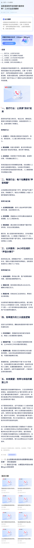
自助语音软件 (12, 454)
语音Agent (27, 37)
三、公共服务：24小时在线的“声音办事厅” (13, 58)
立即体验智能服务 (9, 43)
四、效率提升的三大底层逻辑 (9, 60)
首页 (4, 2)
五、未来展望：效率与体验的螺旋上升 (12, 62)
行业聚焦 (10, 2)
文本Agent (19, 37)
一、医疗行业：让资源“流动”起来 (11, 53)
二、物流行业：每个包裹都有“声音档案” (12, 55)
